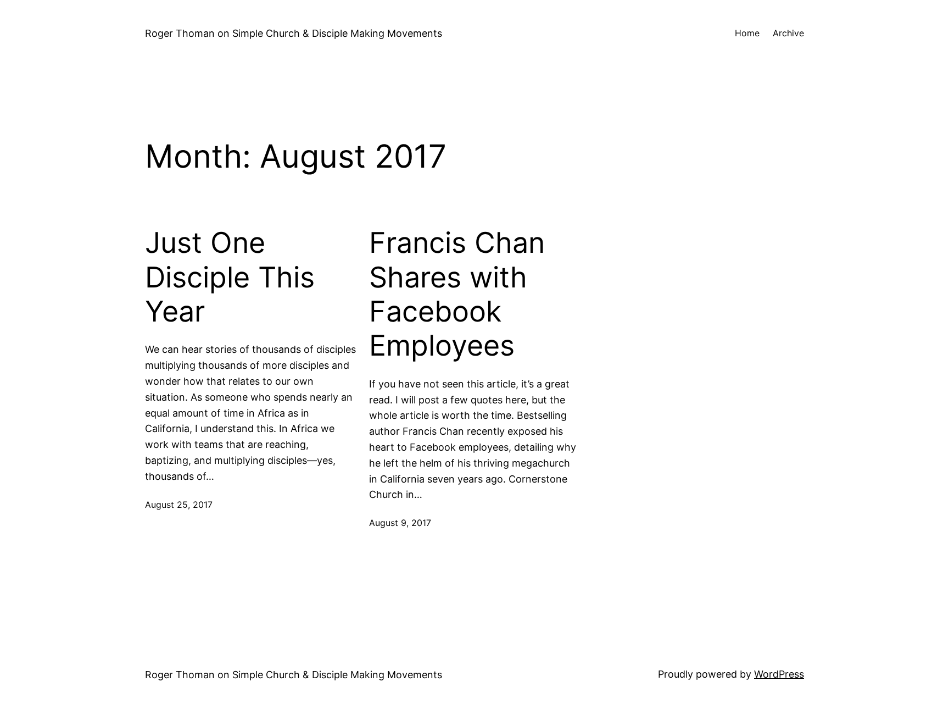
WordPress (779, 674)
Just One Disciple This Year (230, 277)
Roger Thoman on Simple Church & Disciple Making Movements (293, 33)
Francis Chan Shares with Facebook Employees (457, 294)
